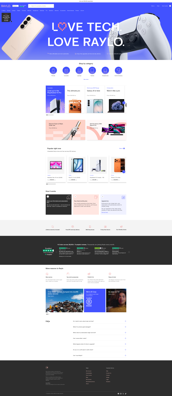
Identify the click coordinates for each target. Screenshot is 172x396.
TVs (46, 10)
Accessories (63, 10)
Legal (107, 379)
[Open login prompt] (170, 6)
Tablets (18, 10)
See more (86, 79)
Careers (108, 375)
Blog (87, 377)
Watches (29, 10)
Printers (77, 10)
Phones (8, 10)
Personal (15, 5)
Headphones (35, 10)
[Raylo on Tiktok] (125, 393)
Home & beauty (70, 10)
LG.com (82, 10)
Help (158, 5)
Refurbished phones (90, 381)
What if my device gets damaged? (82, 326)
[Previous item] (59, 1)
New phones (88, 379)
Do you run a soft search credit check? (83, 349)
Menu (4, 10)
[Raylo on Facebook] (118, 393)
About (152, 5)
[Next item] (113, 1)
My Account (88, 371)
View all (121, 148)
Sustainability (89, 373)
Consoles (24, 10)
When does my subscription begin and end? (84, 332)
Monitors (57, 10)
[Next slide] (123, 102)
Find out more (105, 212)
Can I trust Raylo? (77, 355)
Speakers (51, 10)
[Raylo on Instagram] (120, 393)
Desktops (42, 10)
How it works (165, 5)
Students (108, 381)
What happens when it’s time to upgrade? (84, 344)
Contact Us (108, 373)
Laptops (13, 10)
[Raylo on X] (123, 393)
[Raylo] (6, 6)
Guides (107, 377)
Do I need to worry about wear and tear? (83, 321)
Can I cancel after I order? (79, 338)
